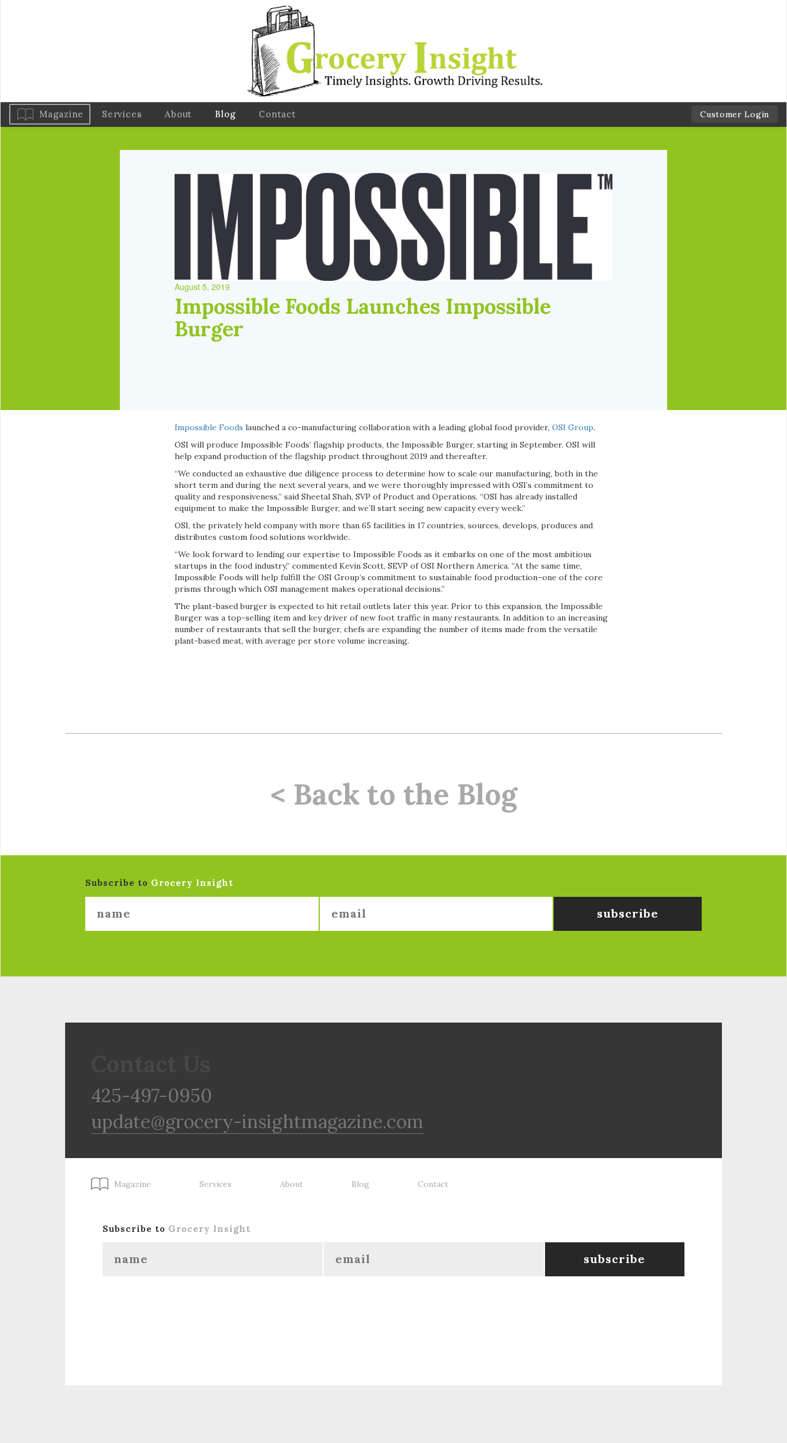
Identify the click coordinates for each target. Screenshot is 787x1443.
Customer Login (734, 114)
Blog (225, 113)
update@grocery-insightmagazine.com (257, 1121)
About (178, 113)
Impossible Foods (209, 427)
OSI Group (572, 427)
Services (122, 113)
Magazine (61, 113)
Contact (277, 113)
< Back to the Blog (393, 794)
